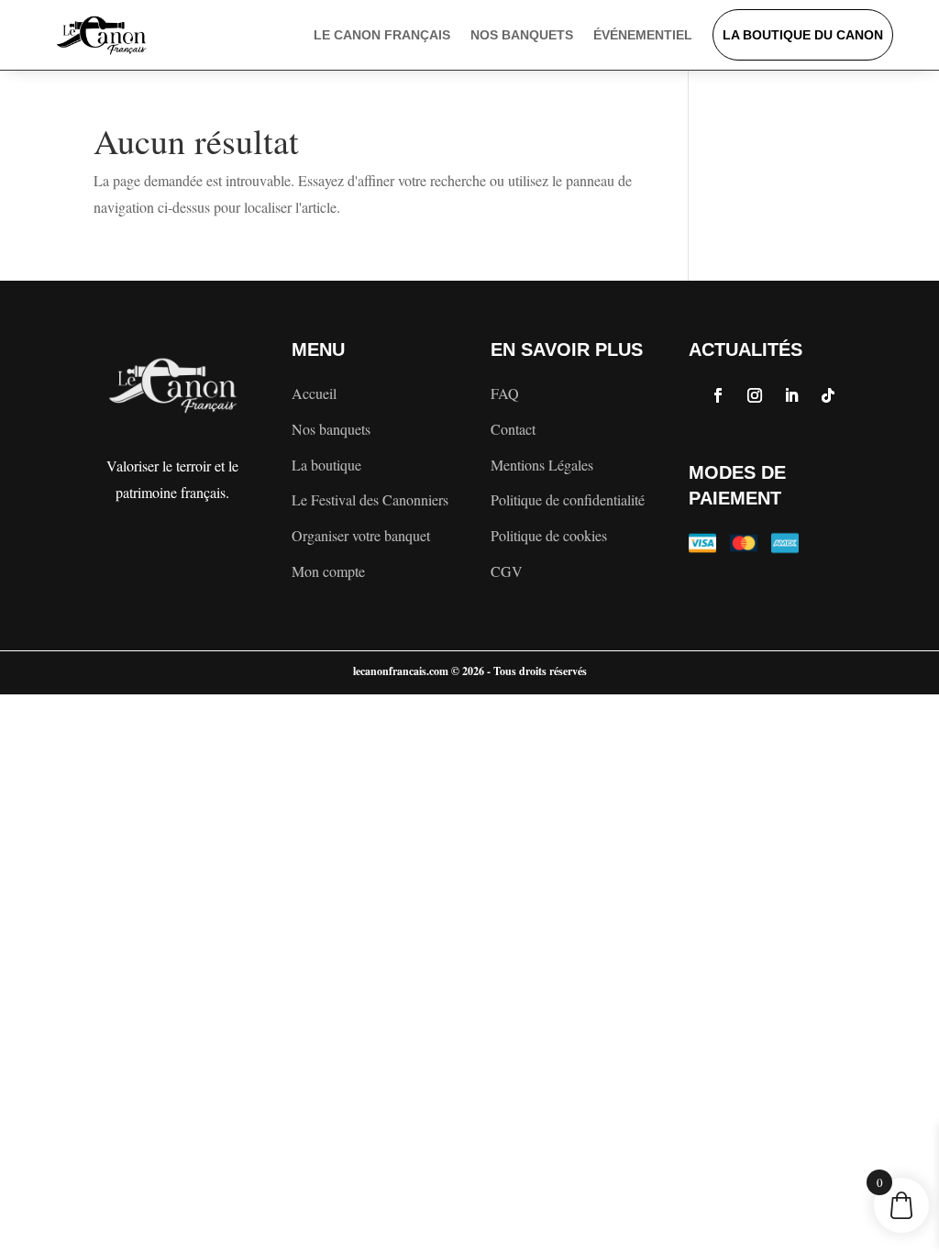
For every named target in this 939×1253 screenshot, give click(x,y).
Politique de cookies (549, 535)
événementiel (642, 35)
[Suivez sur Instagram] (754, 395)
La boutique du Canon (803, 35)
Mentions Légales (542, 464)
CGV (507, 571)
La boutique (326, 464)
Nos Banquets (521, 35)
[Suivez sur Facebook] (718, 395)
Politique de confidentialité (568, 499)
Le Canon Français (382, 35)
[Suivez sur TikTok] (828, 395)
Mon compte (328, 571)
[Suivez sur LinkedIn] (791, 395)
